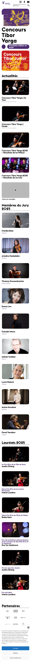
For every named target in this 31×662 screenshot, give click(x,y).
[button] (28, 627)
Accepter (15, 648)
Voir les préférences (15, 658)
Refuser (15, 653)
